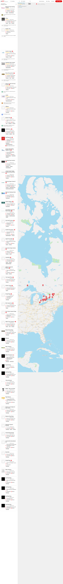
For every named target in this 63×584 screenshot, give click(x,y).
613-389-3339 (8, 55)
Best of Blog (48, 1)
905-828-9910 (8, 272)
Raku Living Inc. (8, 346)
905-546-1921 (8, 32)
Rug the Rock (8, 364)
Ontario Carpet (8, 285)
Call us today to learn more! (10, 145)
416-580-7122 (8, 392)
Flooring (13, 23)
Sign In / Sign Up (58, 1)
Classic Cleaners (8, 201)
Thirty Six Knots (8, 380)
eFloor (6, 18)
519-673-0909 (8, 436)
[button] (45, 300)
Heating (11, 166)
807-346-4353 (8, 165)
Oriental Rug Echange (9, 432)
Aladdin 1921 (8, 28)
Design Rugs (7, 293)
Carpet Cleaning (11, 12)
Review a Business (41, 1)
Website (13, 11)
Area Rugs (7, 112)
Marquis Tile (7, 117)
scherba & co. (8, 129)
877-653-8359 (8, 214)
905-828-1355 (8, 289)
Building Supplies (8, 235)
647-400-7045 (8, 99)
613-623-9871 (8, 411)
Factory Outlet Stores (9, 144)
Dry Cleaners (8, 198)
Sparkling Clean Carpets (10, 62)
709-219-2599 (8, 367)
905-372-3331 (8, 88)
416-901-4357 (8, 298)
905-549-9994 (8, 66)
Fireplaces (10, 123)
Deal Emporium (8, 137)
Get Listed (52, 1)
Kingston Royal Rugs (9, 416)
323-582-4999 (8, 333)
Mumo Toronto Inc (9, 354)
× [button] (19, 1)
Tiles (9, 23)
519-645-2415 (8, 132)
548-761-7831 (8, 447)
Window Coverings (8, 263)
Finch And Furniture (9, 220)
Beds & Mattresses (12, 187)
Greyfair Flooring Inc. (9, 229)
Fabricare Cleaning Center (10, 192)
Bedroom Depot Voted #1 (10, 181)
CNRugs (7, 106)
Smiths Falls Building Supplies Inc (9, 149)
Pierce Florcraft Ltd (9, 73)
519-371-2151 (8, 234)
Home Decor (12, 361)
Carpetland (7, 257)
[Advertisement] (9, 44)
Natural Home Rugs (9, 329)
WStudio (7, 338)
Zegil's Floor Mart (8, 238)
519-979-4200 (8, 122)
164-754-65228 (9, 402)
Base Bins (7, 452)
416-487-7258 (8, 350)
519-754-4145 (8, 306)
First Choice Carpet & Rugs (10, 311)
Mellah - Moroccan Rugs (10, 388)
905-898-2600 (8, 491)
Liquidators (7, 143)
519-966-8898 (8, 186)
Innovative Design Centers (10, 248)
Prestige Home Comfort (10, 160)
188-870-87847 (9, 375)
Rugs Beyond (8, 396)
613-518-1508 (8, 455)
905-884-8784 (8, 482)
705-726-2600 (8, 499)
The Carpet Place (8, 277)
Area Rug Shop (8, 372)
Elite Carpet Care (8, 303)
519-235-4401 (8, 252)
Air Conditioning (8, 167)
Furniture (7, 178)
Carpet (7, 12)
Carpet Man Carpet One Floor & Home (10, 210)
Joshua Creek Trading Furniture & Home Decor (10, 172)
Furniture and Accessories (9, 188)
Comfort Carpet (8, 51)
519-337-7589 (8, 325)
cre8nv (6, 95)
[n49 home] (16, 4)
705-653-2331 (8, 205)
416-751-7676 (8, 11)
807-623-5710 (8, 76)
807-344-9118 (8, 243)
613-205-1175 (8, 154)
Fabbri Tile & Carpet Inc (10, 321)
